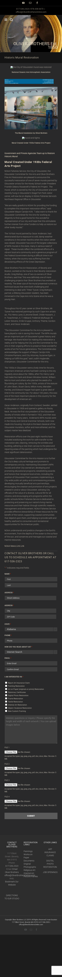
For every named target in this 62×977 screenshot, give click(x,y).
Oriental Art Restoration (17, 705)
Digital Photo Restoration (18, 695)
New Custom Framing (17, 711)
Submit (31, 816)
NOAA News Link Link (14, 546)
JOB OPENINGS (50, 872)
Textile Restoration (15, 702)
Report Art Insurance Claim (19, 683)
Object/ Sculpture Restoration (20, 708)
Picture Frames (31, 876)
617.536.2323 (11, 866)
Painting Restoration (16, 686)
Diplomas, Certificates (17, 692)
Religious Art (29, 870)
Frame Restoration (15, 699)
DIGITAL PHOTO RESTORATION (50, 863)
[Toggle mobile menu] (6, 19)
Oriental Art (29, 873)
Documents (29, 860)
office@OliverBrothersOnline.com (31, 12)
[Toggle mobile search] (11, 19)
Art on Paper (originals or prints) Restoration (26, 689)
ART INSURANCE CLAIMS (50, 852)
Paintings (28, 851)
